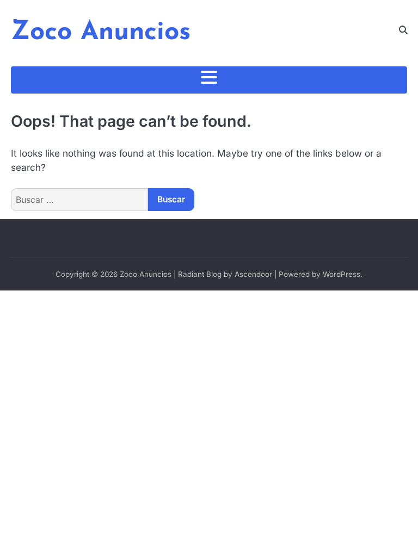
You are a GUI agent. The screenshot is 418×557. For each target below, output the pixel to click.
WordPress (341, 274)
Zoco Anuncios (100, 33)
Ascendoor (253, 274)
